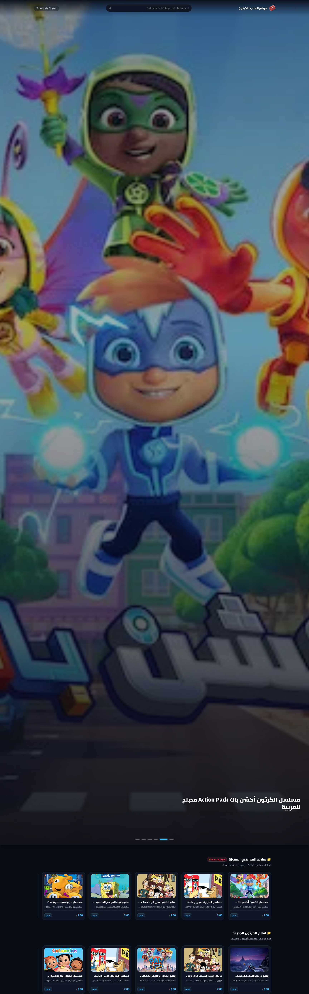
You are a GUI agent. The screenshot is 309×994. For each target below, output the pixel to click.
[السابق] (265, 896)
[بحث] (110, 8)
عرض (234, 915)
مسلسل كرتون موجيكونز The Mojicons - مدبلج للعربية (240, 803)
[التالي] (43, 896)
